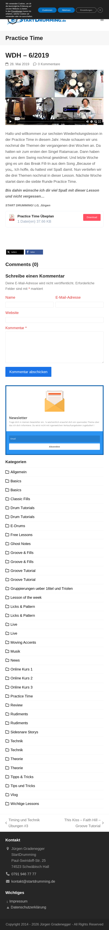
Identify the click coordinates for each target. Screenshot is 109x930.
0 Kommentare (49, 64)
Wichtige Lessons (25, 804)
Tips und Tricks (23, 786)
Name (10, 297)
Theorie (17, 759)
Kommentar (16, 328)
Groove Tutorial (23, 571)
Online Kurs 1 (22, 669)
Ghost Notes (21, 544)
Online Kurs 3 (22, 687)
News (15, 660)
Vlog (14, 795)
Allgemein (19, 472)
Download (92, 217)
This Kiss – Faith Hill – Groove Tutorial (76, 823)
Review (17, 705)
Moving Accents (23, 642)
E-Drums (18, 526)
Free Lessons (22, 535)
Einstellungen (16, 11)
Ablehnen (66, 10)
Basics (16, 481)
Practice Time (22, 696)
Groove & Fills (22, 553)
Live (14, 624)
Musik (15, 651)
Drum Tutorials (22, 508)
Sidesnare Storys (24, 732)
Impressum (18, 901)
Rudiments (19, 714)
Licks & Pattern (23, 607)
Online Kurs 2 (22, 678)
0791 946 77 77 (23, 874)
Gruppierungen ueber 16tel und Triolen (42, 589)
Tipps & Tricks (22, 777)
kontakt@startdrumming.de (33, 881)
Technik (17, 741)
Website (12, 313)
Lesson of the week (26, 597)
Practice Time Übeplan (35, 216)
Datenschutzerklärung (28, 907)
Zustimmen (47, 10)
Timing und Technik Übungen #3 (22, 823)
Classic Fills (20, 499)
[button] (102, 19)
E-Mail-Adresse (68, 297)
